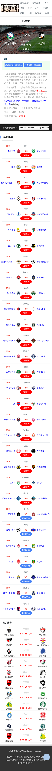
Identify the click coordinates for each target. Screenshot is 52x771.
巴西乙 (26, 241)
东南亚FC (41, 372)
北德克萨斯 (41, 609)
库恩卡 (39, 562)
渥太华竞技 (10, 293)
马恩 (13, 404)
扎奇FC (12, 577)
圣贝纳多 (40, 246)
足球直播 (24, 3)
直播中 (26, 155)
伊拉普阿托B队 (43, 262)
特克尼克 (11, 562)
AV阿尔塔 (41, 325)
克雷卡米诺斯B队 (44, 577)
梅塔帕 (39, 167)
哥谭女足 (11, 514)
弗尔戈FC (41, 309)
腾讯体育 (38, 65)
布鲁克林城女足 (43, 498)
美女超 (26, 493)
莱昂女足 (40, 546)
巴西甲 (22, 116)
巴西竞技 (40, 451)
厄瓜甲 (26, 556)
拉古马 (12, 483)
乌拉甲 (26, 193)
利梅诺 (12, 167)
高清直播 (9, 65)
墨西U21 (26, 272)
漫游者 (12, 198)
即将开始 (26, 518)
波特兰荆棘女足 (43, 514)
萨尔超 (26, 162)
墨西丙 (26, 256)
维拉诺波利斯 (42, 214)
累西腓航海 (10, 451)
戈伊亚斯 (11, 246)
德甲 (22, 13)
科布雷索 (11, 230)
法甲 (30, 13)
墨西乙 (26, 572)
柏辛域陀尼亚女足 (8, 183)
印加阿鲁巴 (10, 530)
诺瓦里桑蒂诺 (9, 467)
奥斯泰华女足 (42, 183)
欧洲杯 (46, 8)
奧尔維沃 (40, 388)
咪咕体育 (18, 65)
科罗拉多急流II (9, 593)
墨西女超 (26, 541)
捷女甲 (26, 178)
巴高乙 (26, 209)
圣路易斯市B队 (9, 609)
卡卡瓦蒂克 (41, 530)
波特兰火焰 (41, 419)
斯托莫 (39, 483)
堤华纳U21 (10, 277)
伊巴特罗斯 (10, 388)
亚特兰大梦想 (9, 419)
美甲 (26, 320)
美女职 (26, 509)
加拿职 (26, 288)
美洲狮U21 (41, 277)
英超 (22, 8)
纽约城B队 (41, 356)
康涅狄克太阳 (42, 435)
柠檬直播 (40, 91)
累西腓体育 (41, 467)
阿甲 (26, 146)
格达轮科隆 (41, 404)
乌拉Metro (26, 383)
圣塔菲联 (11, 151)
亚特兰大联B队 (43, 341)
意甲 (30, 8)
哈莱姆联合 (10, 372)
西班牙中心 (41, 198)
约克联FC (41, 293)
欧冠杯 (38, 13)
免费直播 (28, 65)
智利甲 (26, 225)
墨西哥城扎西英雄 (8, 262)
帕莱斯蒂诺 (41, 230)
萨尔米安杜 (41, 151)
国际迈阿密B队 (9, 341)
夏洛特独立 (10, 325)
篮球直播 (36, 3)
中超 (47, 13)
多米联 (26, 367)
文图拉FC (41, 593)
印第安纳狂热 (9, 435)
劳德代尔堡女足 (8, 498)
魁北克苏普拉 (9, 309)
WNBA (26, 414)
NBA (46, 3)
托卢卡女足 (10, 546)
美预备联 (26, 335)
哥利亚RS (11, 214)
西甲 (37, 8)
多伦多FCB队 (9, 356)
